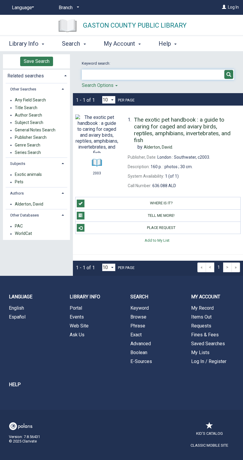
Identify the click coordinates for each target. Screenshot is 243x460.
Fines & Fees (205, 335)
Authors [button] (17, 193)
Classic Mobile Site (209, 445)
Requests (201, 326)
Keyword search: (96, 63)
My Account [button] (120, 43)
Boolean (138, 352)
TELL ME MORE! (161, 215)
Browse (138, 317)
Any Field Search (30, 100)
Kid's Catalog (209, 433)
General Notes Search (35, 130)
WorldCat (23, 233)
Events (77, 317)
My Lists (200, 352)
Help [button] (165, 43)
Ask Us (77, 335)
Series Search (28, 152)
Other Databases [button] (24, 215)
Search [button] (71, 43)
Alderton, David (29, 204)
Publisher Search (31, 137)
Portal (76, 308)
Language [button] (20, 297)
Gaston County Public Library (135, 25)
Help (15, 384)
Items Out (201, 317)
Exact (136, 335)
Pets (19, 182)
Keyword (139, 308)
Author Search (28, 115)
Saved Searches (208, 343)
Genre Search (27, 145)
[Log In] (224, 7)
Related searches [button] (25, 76)
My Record (202, 308)
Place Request (161, 227)
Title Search (26, 107)
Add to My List (157, 240)
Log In (233, 7)
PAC (19, 226)
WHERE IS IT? (161, 203)
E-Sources (141, 361)
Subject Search (29, 122)
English (16, 308)
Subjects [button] (17, 163)
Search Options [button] (98, 85)
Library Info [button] (24, 43)
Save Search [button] (36, 61)
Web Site (79, 326)
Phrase (137, 326)
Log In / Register (208, 361)
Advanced (140, 343)
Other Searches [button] (23, 89)
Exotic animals (28, 174)
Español (17, 317)
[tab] (36, 75)
